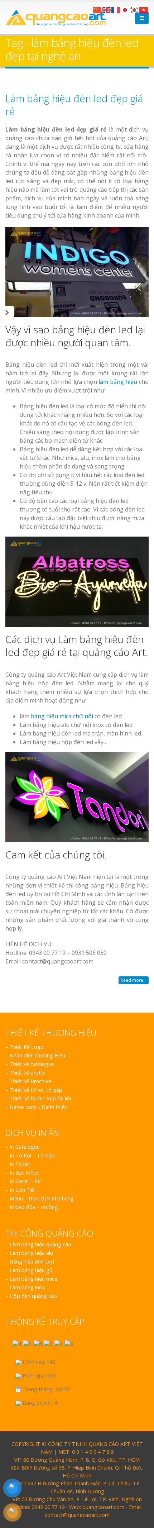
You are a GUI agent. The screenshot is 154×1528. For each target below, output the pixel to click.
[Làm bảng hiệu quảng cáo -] (55, 18)
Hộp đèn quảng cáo (33, 1296)
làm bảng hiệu (117, 382)
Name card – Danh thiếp (39, 1107)
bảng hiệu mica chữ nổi (62, 716)
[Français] (116, 9)
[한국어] (134, 9)
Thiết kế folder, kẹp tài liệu (41, 1098)
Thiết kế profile (27, 1072)
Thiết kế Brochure (31, 1081)
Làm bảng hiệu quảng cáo (40, 1244)
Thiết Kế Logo (27, 1046)
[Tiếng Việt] (144, 9)
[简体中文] (97, 9)
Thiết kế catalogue (32, 1064)
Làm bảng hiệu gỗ (31, 1270)
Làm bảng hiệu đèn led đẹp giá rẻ (74, 104)
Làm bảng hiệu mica (33, 1278)
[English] (106, 9)
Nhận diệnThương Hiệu (37, 1055)
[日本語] (125, 9)
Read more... (133, 980)
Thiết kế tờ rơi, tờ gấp (36, 1089)
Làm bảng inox (27, 1287)
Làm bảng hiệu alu (31, 1252)
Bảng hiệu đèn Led (32, 1261)
